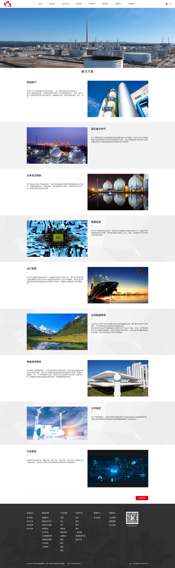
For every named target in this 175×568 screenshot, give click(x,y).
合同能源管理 (98, 315)
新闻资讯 (105, 4)
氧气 (77, 517)
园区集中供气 (98, 129)
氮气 (77, 521)
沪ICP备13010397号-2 (75, 563)
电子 (61, 525)
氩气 (77, 528)
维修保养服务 (34, 361)
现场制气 (31, 82)
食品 (61, 547)
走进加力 (52, 4)
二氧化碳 (79, 532)
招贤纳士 (118, 4)
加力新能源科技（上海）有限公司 (45, 563)
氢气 (77, 525)
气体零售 (31, 451)
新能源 (62, 528)
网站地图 (62, 563)
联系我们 (132, 4)
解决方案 (65, 4)
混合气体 (79, 539)
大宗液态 (96, 408)
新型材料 (63, 532)
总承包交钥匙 (34, 175)
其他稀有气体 (80, 536)
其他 (61, 550)
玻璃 (61, 539)
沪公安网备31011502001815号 (140, 563)
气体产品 (92, 4)
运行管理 (31, 268)
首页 (40, 4)
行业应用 (78, 4)
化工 (61, 521)
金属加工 (63, 536)
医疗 (61, 543)
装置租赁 (96, 222)
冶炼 (61, 517)
